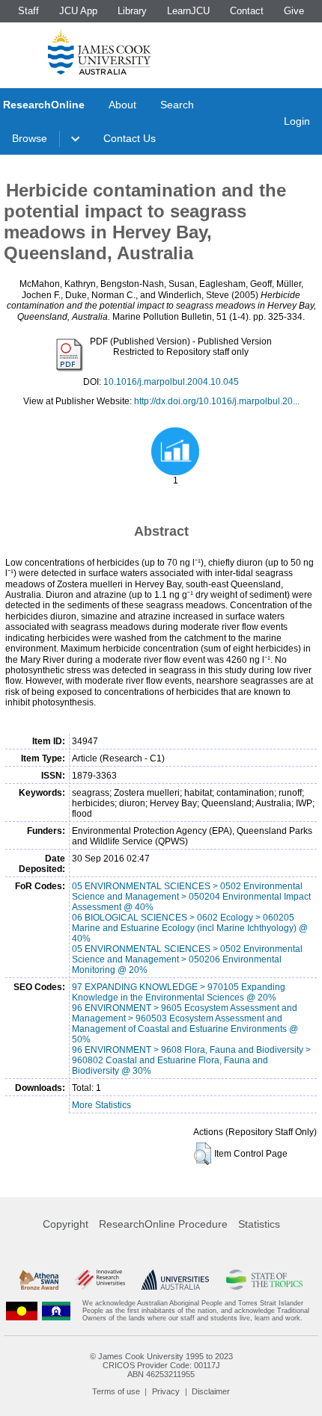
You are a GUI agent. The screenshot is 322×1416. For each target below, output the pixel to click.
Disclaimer (211, 1391)
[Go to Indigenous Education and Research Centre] (22, 1311)
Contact (247, 10)
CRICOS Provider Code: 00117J (161, 1365)
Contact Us (129, 138)
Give (294, 10)
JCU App (78, 10)
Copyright (65, 1224)
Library (132, 10)
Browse (29, 138)
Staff (28, 10)
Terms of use (116, 1391)
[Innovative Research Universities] (100, 1280)
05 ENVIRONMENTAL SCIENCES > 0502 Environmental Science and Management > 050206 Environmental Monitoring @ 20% (187, 959)
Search (177, 105)
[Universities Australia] (175, 1280)
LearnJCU (188, 10)
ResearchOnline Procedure (163, 1224)
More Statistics (101, 1105)
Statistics (259, 1224)
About (122, 105)
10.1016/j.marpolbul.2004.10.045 (171, 382)
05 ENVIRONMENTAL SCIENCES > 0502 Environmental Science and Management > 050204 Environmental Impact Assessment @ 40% (191, 896)
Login (297, 121)
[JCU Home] (99, 51)
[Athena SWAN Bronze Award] (38, 1280)
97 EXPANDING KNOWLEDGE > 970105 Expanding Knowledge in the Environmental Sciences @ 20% (178, 992)
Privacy (166, 1391)
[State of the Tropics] (264, 1280)
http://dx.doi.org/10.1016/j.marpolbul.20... (217, 401)
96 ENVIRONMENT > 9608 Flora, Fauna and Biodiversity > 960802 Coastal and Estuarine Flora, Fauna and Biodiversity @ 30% (191, 1060)
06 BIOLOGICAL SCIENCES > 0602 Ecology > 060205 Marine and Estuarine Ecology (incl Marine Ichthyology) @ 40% (190, 928)
